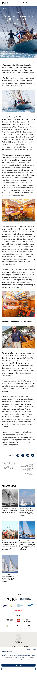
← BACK (4, 9)
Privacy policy (31, 650)
